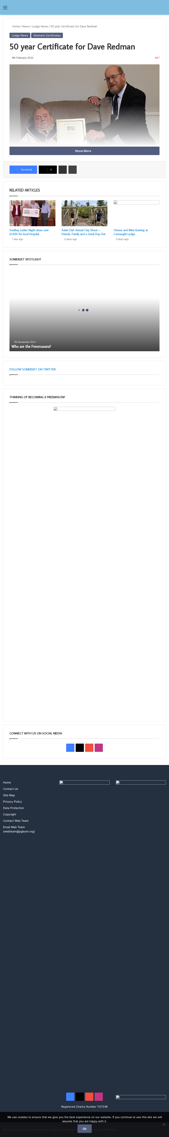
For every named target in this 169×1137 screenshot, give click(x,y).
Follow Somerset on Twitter (32, 369)
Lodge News (40, 26)
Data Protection (13, 808)
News (26, 26)
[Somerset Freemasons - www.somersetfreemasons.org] (84, 7)
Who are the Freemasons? (31, 346)
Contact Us (10, 788)
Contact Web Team (16, 820)
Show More (83, 151)
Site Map (9, 795)
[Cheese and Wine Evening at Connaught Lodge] (137, 213)
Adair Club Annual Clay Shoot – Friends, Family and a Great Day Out (83, 232)
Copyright (9, 814)
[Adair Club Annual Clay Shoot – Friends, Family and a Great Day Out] (85, 213)
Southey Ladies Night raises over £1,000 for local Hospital (29, 232)
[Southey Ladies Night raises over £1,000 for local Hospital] (32, 213)
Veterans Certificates (47, 35)
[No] (164, 1124)
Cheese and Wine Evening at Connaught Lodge (131, 232)
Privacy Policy (12, 801)
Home (16, 26)
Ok (85, 1128)
